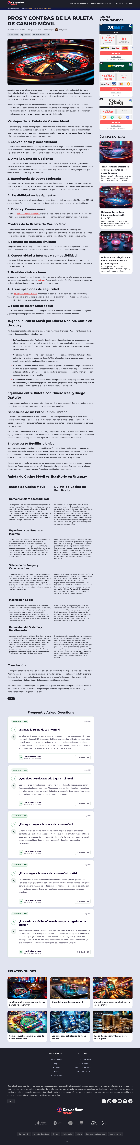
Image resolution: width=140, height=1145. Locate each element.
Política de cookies (70, 1142)
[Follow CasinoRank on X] (114, 1101)
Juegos (56, 1063)
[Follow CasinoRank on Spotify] (125, 1101)
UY (10, 1101)
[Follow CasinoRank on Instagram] (109, 1101)
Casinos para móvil (78, 3)
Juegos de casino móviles (101, 3)
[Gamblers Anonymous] (93, 1123)
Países (56, 1071)
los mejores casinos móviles (25, 294)
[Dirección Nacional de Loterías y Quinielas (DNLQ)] (41, 1123)
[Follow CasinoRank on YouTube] (120, 1101)
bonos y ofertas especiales (28, 214)
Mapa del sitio (57, 1075)
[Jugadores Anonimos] (70, 1123)
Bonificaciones (57, 1059)
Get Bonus (116, 53)
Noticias (129, 3)
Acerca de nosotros (83, 1059)
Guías (118, 3)
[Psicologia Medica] (81, 1123)
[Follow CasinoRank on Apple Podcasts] (130, 1101)
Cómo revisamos (83, 1071)
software (41, 280)
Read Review (116, 57)
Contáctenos (83, 1063)
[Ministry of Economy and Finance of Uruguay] (58, 1123)
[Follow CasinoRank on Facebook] (104, 1101)
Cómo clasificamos (83, 1067)
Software (56, 1067)
